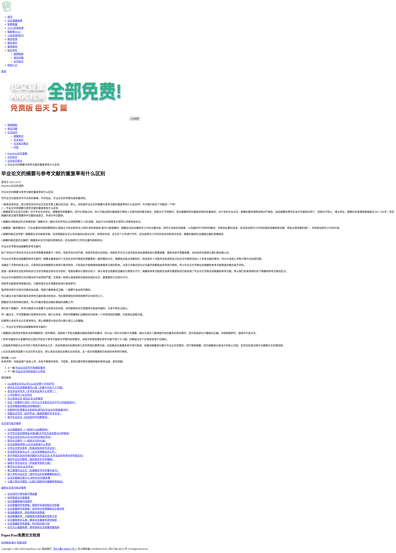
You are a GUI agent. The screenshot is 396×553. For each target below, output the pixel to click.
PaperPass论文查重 (17, 153)
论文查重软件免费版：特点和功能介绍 (28, 523)
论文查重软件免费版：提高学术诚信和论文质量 (33, 505)
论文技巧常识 (14, 161)
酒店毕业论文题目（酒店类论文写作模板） (30, 459)
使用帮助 (19, 54)
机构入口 (12, 65)
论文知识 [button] (12, 132)
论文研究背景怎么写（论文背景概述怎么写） (32, 452)
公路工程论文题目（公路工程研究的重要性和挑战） (35, 481)
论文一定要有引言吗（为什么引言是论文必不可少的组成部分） (42, 402)
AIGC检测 (15, 28)
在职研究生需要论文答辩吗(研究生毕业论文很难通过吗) (37, 410)
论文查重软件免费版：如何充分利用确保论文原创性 (35, 509)
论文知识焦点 (21, 143)
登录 (3, 71)
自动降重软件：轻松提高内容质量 (26, 512)
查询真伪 (12, 46)
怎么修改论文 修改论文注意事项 (25, 398)
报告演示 (12, 43)
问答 (16, 147)
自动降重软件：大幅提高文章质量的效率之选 (32, 516)
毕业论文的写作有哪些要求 (30, 367)
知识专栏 (12, 50)
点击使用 (135, 119)
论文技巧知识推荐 (11, 423)
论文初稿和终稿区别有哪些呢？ (24, 406)
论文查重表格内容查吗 (19, 501)
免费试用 (22, 542)
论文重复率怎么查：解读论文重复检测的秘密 (32, 520)
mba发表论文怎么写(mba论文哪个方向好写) (30, 384)
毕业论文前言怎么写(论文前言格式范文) (29, 437)
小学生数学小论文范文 (19, 395)
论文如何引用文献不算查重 (22, 494)
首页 (9, 17)
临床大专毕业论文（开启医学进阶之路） (29, 463)
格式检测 (12, 39)
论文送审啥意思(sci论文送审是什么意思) (29, 444)
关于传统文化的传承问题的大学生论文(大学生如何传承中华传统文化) (45, 455)
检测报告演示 (8, 542)
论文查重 (14, 20)
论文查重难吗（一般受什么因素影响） (28, 429)
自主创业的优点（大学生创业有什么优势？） (32, 391)
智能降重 (12, 24)
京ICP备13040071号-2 (64, 549)
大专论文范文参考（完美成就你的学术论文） (32, 448)
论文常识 (19, 140)
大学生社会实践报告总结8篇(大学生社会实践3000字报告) (38, 433)
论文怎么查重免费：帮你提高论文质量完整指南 (33, 527)
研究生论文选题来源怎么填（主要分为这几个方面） (35, 387)
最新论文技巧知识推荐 (13, 487)
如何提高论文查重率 (18, 497)
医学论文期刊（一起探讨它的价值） (27, 440)
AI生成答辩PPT (15, 35)
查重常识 (19, 136)
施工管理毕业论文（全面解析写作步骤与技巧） (33, 470)
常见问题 (19, 57)
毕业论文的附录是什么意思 (30, 371)
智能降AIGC (14, 31)
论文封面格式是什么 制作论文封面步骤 (28, 478)
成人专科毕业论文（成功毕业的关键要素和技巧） (34, 474)
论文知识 (19, 61)
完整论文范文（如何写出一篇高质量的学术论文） (34, 413)
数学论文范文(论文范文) (20, 466)
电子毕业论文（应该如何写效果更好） (28, 417)
